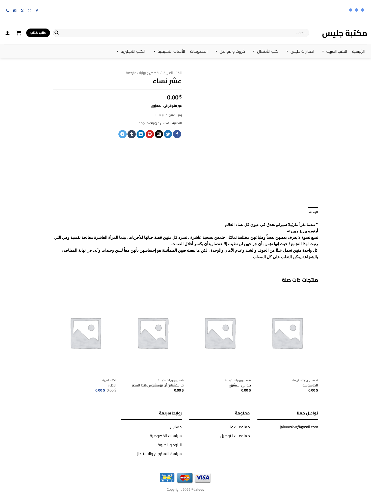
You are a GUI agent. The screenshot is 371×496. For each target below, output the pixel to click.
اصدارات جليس (302, 51)
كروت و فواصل (232, 51)
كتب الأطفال (267, 51)
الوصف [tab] (313, 212)
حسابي (176, 427)
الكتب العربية (336, 51)
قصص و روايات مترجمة (142, 72)
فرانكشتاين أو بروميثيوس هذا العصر (158, 385)
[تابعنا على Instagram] (29, 11)
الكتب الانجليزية (133, 51)
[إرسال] (56, 33)
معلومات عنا (239, 427)
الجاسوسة (310, 385)
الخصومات (198, 51)
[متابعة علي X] (22, 11)
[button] (18, 33)
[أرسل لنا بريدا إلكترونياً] (15, 11)
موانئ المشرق (240, 385)
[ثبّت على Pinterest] (150, 134)
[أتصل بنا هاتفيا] (7, 11)
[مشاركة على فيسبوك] (177, 134)
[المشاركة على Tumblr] (131, 134)
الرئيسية (358, 51)
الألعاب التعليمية (171, 51)
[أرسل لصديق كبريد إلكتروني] (159, 134)
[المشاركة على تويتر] (168, 134)
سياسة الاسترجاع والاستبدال (159, 453)
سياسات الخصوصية (166, 435)
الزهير (112, 385)
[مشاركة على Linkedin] (141, 134)
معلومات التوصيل (235, 435)
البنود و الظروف (169, 445)
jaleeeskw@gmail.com (299, 427)
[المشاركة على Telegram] (122, 134)
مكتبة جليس (344, 33)
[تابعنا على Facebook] (37, 11)
